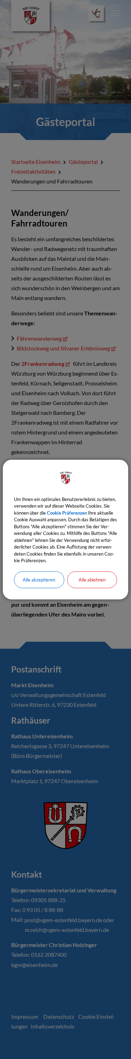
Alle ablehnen (92, 580)
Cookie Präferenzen (67, 513)
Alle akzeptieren (39, 580)
